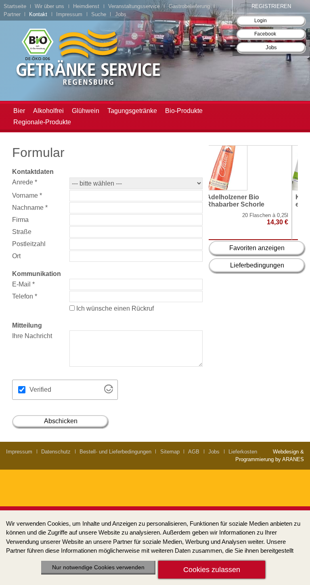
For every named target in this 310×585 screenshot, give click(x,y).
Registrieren (271, 6)
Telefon (24, 296)
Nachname (30, 207)
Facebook (265, 34)
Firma (20, 219)
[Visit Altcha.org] (108, 391)
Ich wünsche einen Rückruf (114, 308)
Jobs (271, 47)
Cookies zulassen (211, 570)
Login (260, 20)
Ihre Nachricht (32, 335)
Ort (16, 256)
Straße (21, 231)
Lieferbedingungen (257, 265)
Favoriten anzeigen (257, 247)
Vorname (27, 195)
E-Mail (23, 284)
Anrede (24, 182)
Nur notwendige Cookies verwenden (98, 567)
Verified (40, 389)
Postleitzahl (29, 243)
